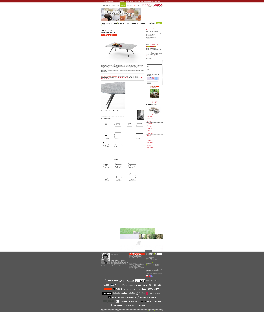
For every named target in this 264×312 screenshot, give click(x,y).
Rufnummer (149, 63)
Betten (127, 23)
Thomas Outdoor (150, 140)
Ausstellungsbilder (151, 46)
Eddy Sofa (149, 121)
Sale (135, 5)
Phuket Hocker (149, 138)
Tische (149, 23)
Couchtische (121, 23)
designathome (106, 310)
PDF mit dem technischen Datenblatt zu (117, 112)
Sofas (103, 23)
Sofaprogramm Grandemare (154, 114)
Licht (118, 5)
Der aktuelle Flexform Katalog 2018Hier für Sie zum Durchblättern (154, 101)
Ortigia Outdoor (149, 135)
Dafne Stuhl (149, 119)
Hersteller (123, 5)
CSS (158, 310)
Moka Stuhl (149, 130)
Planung (108, 5)
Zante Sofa (149, 145)
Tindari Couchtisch (150, 142)
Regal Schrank (142, 23)
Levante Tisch (149, 126)
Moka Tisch (149, 131)
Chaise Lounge (134, 23)
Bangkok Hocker (150, 118)
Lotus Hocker (149, 128)
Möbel (113, 5)
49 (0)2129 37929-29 (123, 77)
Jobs (139, 5)
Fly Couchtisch (149, 123)
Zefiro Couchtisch (150, 147)
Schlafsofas (109, 23)
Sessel (115, 23)
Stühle (153, 23)
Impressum (152, 310)
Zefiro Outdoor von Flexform (130, 112)
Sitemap (155, 310)
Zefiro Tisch (149, 149)
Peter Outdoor (149, 137)
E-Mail (148, 66)
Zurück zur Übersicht (153, 29)
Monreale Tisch (150, 133)
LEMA (103, 24)
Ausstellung (129, 5)
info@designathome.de (154, 44)
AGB (148, 310)
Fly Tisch (148, 125)
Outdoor (159, 23)
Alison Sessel (149, 116)
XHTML (161, 310)
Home (103, 5)
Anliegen (148, 69)
